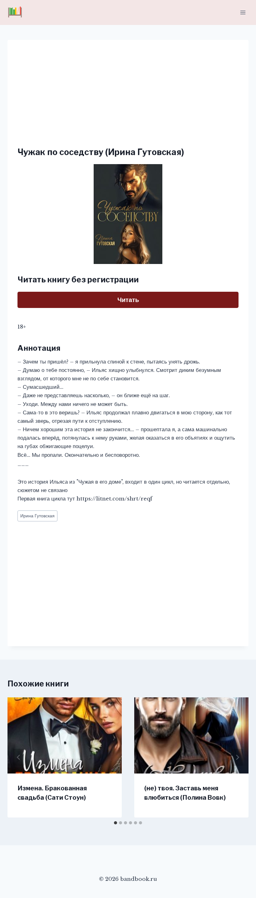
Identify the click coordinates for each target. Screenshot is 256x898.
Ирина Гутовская (37, 516)
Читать (128, 300)
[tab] (115, 822)
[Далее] (237, 757)
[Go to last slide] (18, 757)
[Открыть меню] (243, 12)
